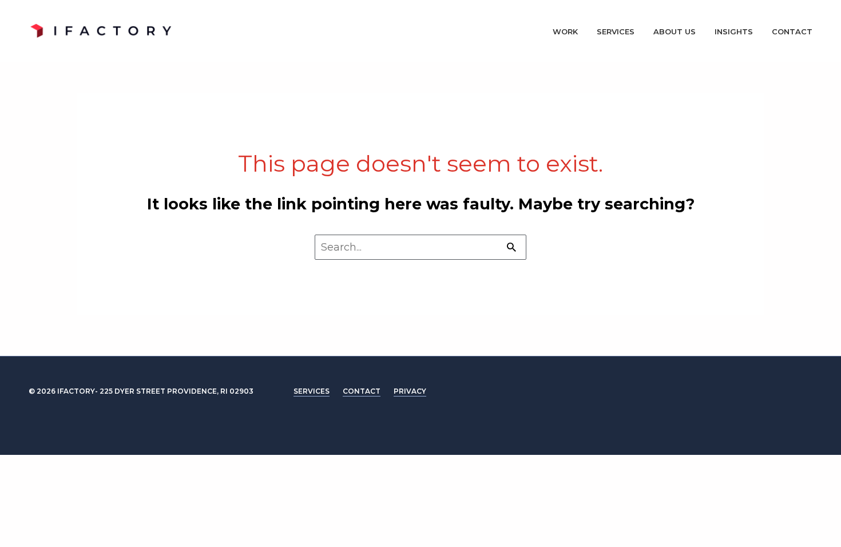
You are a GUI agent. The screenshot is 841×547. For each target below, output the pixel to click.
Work (565, 31)
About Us (674, 31)
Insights (734, 31)
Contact (792, 31)
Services (615, 31)
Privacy (410, 391)
